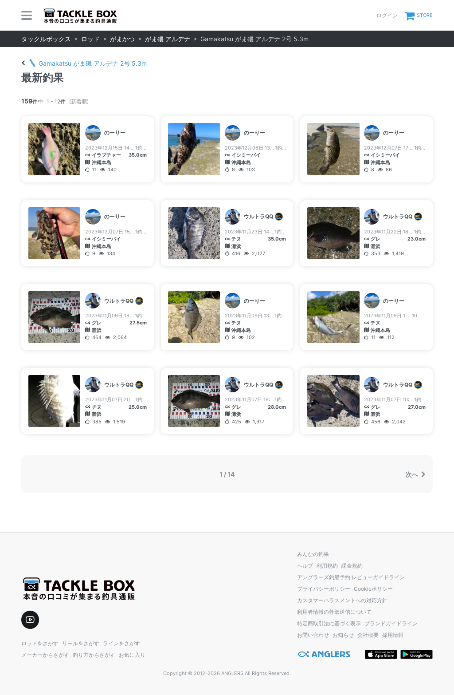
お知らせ (343, 635)
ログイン (387, 15)
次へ (412, 474)
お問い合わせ (313, 635)
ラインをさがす (121, 643)
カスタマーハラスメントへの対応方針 (342, 600)
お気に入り (132, 655)
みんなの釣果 (313, 554)
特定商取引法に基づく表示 (329, 623)
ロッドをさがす (40, 643)
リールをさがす (80, 643)
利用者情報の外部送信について (334, 611)
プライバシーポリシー (323, 588)
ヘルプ (305, 565)
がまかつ (122, 39)
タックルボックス (46, 39)
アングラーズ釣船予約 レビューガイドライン (351, 577)
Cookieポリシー (373, 588)
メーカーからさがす (45, 655)
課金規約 (352, 565)
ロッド (90, 39)
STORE (425, 15)
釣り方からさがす (94, 655)
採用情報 (392, 635)
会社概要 (368, 635)
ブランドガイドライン (391, 623)
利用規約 (327, 565)
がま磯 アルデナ (167, 39)
